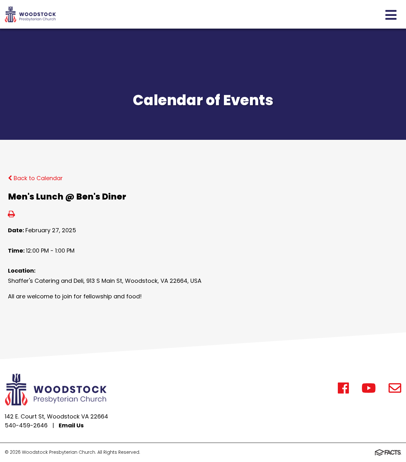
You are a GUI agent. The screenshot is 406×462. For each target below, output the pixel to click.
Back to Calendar (37, 178)
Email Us (71, 425)
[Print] (11, 215)
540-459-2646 (26, 425)
